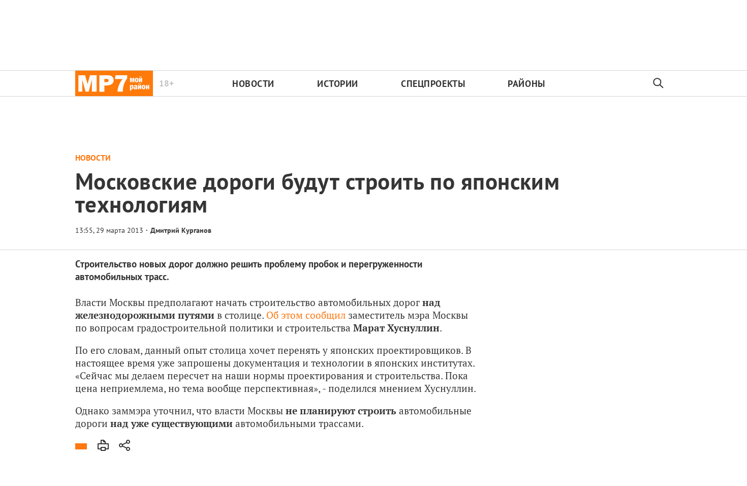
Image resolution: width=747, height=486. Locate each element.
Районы (526, 83)
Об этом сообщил (306, 315)
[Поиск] (658, 83)
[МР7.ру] (114, 83)
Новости (253, 83)
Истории (337, 83)
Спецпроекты (433, 83)
